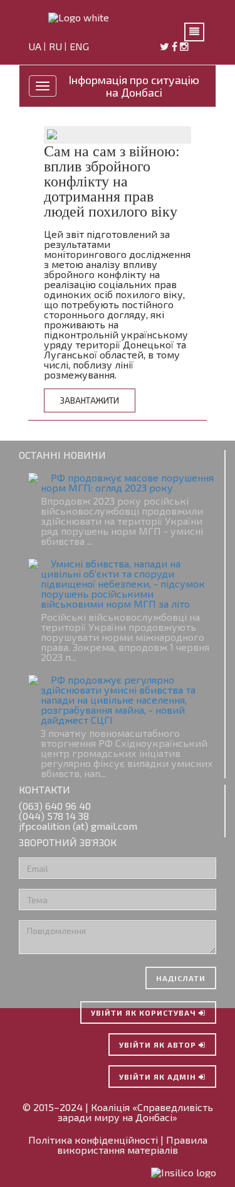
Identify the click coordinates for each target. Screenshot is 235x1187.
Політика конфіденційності (93, 1140)
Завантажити (89, 400)
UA (36, 46)
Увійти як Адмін (159, 1076)
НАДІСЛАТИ (181, 978)
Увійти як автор (159, 1044)
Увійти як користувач (145, 1012)
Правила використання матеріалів (132, 1145)
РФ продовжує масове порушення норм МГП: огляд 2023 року (127, 482)
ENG (80, 46)
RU (57, 46)
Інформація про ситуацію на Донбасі (133, 86)
